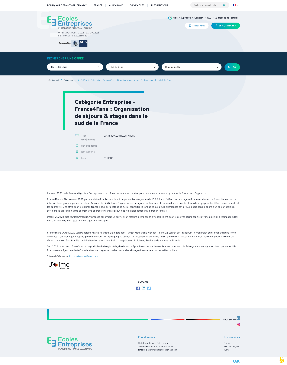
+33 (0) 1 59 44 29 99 (162, 346)
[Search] (225, 5)
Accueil (55, 80)
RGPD (226, 349)
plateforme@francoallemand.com (161, 349)
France (98, 5)
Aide (174, 17)
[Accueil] (70, 22)
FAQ (209, 17)
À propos (186, 17)
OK (234, 67)
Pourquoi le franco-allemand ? (67, 5)
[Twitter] (149, 288)
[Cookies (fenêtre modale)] (282, 360)
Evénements (69, 80)
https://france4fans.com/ (83, 256)
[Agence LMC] (236, 361)
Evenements (136, 5)
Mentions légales (232, 346)
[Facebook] (137, 288)
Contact (198, 17)
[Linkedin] (143, 288)
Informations (159, 5)
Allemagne (116, 5)
